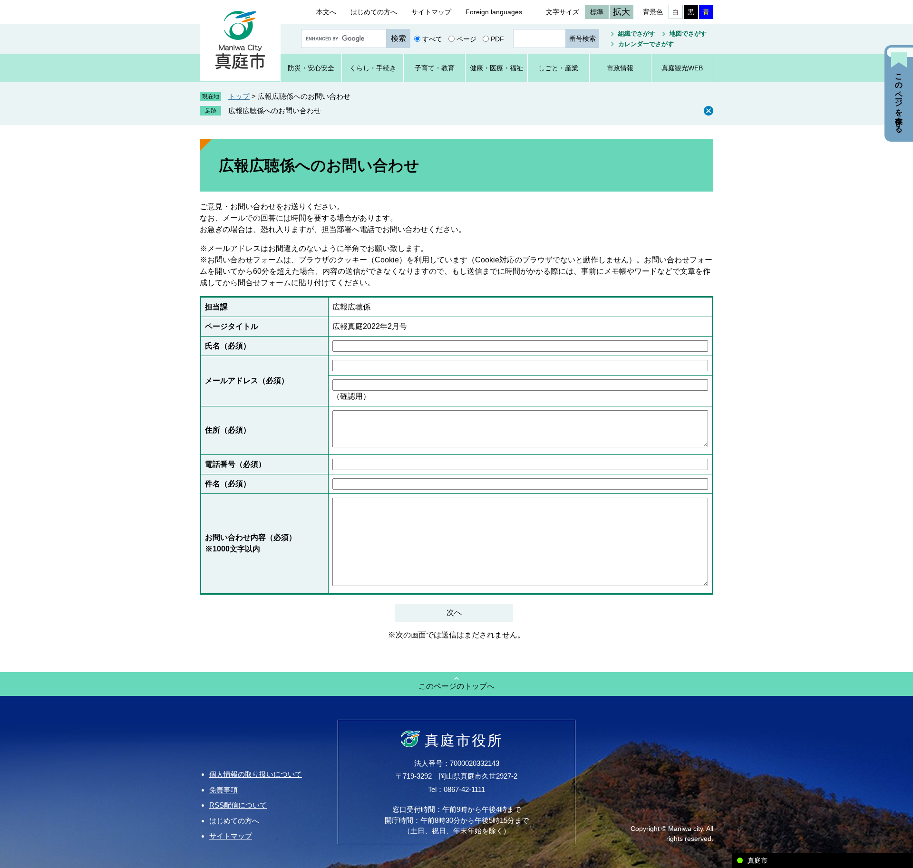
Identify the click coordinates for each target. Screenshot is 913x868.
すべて (432, 38)
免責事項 (223, 790)
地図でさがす (688, 33)
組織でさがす (636, 33)
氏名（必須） (228, 346)
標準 (596, 12)
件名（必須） (228, 484)
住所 (228, 430)
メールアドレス (247, 380)
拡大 (621, 12)
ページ (466, 38)
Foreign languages (494, 12)
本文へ (326, 12)
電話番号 (235, 464)
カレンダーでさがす (646, 44)
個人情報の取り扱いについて (255, 774)
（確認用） (351, 396)
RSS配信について (238, 805)
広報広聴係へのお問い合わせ (274, 110)
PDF (497, 38)
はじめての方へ (373, 12)
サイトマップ (431, 12)
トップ (239, 96)
